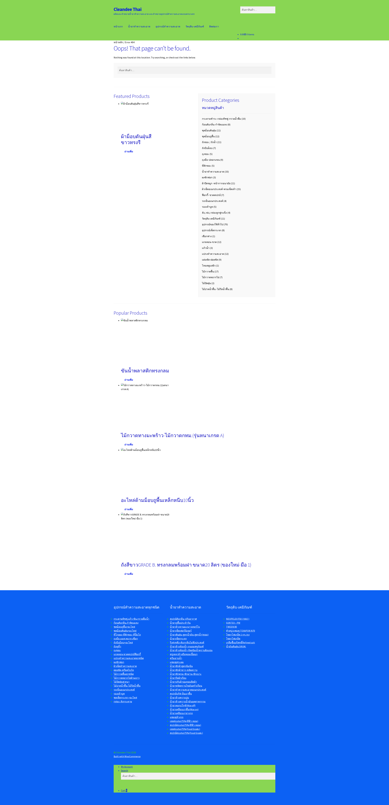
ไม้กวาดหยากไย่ (210, 277)
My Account (127, 766)
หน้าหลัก (118, 42)
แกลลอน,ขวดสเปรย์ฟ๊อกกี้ (127, 654)
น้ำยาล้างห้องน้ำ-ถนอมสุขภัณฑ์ (187, 646)
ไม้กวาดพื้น (208, 271)
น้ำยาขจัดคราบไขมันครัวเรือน (186, 685)
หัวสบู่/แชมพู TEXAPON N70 (240, 630)
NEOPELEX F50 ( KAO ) (237, 618)
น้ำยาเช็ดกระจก (178, 638)
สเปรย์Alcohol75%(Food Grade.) (186, 732)
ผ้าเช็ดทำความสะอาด (125, 666)
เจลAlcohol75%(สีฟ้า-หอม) (184, 721)
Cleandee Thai (127, 9)
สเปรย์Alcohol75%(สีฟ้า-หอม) (185, 725)
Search (124, 770)
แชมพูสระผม (177, 662)
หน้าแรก (118, 26)
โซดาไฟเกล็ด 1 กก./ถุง (238, 634)
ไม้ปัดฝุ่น (206, 283)
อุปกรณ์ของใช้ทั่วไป (212, 224)
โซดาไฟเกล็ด (233, 638)
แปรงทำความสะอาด (213, 253)
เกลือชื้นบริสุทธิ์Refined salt (240, 642)
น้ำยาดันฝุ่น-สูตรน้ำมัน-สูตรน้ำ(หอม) (189, 634)
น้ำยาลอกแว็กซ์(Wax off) (182, 705)
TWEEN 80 (231, 626)
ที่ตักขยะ (206, 165)
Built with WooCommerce (127, 756)
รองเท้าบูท (207, 206)
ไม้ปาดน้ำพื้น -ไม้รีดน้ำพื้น (215, 289)
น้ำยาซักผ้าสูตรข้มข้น (181, 666)
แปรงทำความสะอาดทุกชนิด (129, 658)
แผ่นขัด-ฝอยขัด (210, 259)
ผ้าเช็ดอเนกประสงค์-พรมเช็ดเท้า (219, 189)
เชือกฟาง (207, 236)
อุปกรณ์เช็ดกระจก (211, 230)
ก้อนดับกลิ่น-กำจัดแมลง (214, 124)
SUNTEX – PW (233, 622)
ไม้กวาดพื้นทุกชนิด (124, 673)
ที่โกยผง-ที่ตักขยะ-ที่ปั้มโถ (127, 634)
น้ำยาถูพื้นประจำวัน (180, 622)
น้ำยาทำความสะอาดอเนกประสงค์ (188, 689)
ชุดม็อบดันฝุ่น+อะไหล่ (125, 630)
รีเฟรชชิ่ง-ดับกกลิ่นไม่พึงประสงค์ (187, 642)
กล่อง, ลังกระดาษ (123, 701)
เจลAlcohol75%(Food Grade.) (185, 729)
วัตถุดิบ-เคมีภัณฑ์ (195, 26)
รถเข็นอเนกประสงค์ (212, 200)
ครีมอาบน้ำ (176, 658)
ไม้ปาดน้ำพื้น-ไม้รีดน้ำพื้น (127, 685)
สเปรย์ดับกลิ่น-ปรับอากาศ (183, 618)
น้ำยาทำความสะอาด (139, 26)
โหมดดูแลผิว (208, 265)
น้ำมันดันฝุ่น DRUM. (236, 646)
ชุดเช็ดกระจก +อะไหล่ (125, 697)
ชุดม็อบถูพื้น (208, 136)
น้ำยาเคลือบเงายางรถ (181, 713)
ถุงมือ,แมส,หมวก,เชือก (126, 638)
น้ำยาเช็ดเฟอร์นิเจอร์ (181, 630)
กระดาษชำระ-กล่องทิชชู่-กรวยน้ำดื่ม (221, 118)
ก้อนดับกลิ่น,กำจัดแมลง (126, 622)
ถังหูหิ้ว (117, 646)
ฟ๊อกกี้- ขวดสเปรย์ (211, 195)
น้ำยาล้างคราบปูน (179, 697)
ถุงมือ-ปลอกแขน (211, 159)
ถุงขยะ (205, 153)
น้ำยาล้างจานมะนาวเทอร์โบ (185, 626)
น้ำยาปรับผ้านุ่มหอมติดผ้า (183, 681)
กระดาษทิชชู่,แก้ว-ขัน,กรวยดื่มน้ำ (131, 618)
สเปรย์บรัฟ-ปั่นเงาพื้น (181, 693)
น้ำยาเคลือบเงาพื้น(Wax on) (184, 709)
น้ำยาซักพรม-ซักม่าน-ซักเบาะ (185, 673)
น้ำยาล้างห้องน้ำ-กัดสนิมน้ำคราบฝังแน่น (191, 650)
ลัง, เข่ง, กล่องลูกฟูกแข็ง (214, 212)
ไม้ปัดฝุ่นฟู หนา (121, 681)
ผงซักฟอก (207, 177)
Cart (124, 790)
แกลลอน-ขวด (209, 242)
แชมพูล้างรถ (176, 717)
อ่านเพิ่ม (128, 151)
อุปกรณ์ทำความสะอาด (168, 26)
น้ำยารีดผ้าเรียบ (178, 677)
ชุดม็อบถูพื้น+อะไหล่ (124, 626)
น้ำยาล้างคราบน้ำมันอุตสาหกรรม (188, 701)
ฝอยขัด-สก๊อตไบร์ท (124, 670)
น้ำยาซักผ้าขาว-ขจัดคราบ (183, 670)
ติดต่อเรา (214, 26)
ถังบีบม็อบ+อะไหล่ (123, 642)
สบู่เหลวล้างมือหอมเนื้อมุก (184, 654)
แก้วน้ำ (205, 247)
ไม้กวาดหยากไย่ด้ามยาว (126, 677)
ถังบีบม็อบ (207, 148)
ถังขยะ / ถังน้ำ (209, 142)
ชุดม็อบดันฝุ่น (209, 130)
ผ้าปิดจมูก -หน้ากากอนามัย (216, 183)
